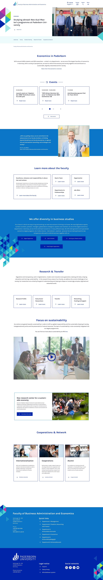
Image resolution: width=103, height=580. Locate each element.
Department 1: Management (50, 521)
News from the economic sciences (51, 69)
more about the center (26, 414)
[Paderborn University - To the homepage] (15, 3)
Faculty (21, 39)
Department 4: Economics (50, 534)
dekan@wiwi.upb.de (18, 531)
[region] (51, 39)
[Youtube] (77, 567)
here (66, 331)
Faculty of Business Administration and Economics (32, 4)
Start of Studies (50, 238)
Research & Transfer (37, 39)
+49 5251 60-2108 (17, 528)
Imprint (44, 566)
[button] (70, 3)
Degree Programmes (28, 238)
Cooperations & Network (48, 39)
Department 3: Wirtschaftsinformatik (49, 530)
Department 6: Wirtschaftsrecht (51, 542)
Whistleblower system (48, 572)
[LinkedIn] (74, 567)
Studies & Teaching (28, 39)
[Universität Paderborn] (51, 556)
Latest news (16, 39)
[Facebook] (70, 567)
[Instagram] (66, 567)
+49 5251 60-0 (17, 572)
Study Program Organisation (53, 246)
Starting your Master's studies (75, 238)
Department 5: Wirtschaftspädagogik (49, 538)
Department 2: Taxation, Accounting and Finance (52, 525)
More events (53, 116)
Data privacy (46, 569)
